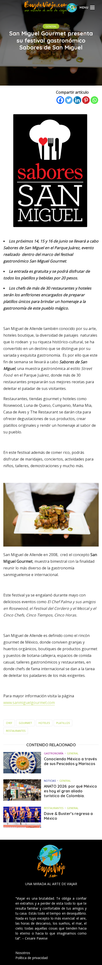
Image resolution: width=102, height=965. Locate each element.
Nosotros (22, 952)
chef (9, 723)
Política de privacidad (31, 957)
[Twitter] (69, 100)
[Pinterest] (86, 100)
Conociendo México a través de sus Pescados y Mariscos (70, 761)
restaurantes (15, 730)
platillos (63, 723)
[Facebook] (60, 100)
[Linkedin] (77, 100)
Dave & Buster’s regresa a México (68, 816)
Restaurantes (53, 808)
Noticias (50, 780)
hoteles (44, 723)
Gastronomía (53, 753)
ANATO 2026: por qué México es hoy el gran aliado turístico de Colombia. (70, 791)
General (51, 26)
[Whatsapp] (94, 100)
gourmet (25, 723)
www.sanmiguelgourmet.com (29, 702)
